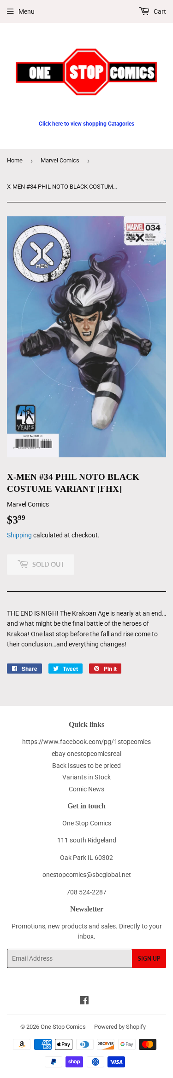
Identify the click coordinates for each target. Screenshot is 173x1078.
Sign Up (149, 958)
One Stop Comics (63, 1026)
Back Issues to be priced (86, 765)
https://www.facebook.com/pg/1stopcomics (86, 741)
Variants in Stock (86, 777)
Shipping (19, 535)
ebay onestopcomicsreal (86, 753)
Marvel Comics (60, 160)
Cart (159, 11)
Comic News (86, 789)
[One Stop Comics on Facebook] (84, 1001)
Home (15, 160)
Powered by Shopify (120, 1026)
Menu (26, 11)
